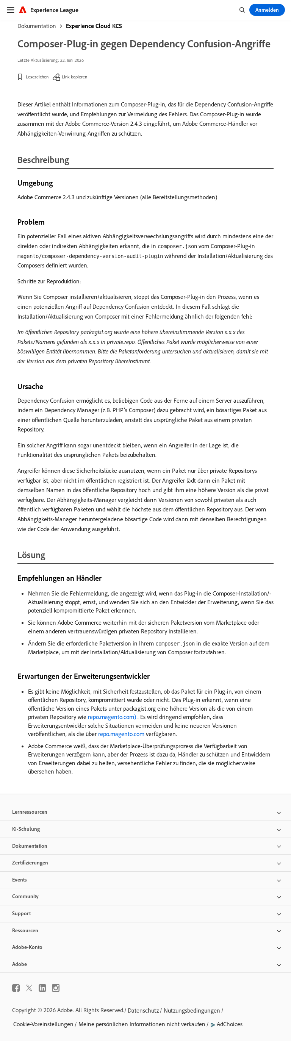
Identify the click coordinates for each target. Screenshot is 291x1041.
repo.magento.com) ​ (113, 717)
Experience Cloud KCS (94, 26)
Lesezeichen (37, 77)
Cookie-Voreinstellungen (43, 1024)
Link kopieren (74, 77)
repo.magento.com (121, 734)
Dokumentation (36, 26)
